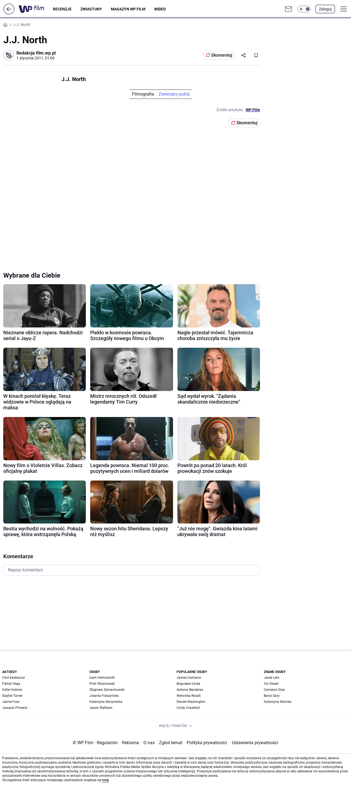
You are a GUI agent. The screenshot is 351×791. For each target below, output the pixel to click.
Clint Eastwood (13, 678)
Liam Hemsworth (102, 678)
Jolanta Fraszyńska (104, 696)
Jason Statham (100, 708)
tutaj (105, 780)
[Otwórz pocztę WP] (288, 9)
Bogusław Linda (188, 684)
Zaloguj (325, 9)
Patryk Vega (11, 684)
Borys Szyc (272, 696)
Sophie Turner (12, 696)
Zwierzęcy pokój (174, 94)
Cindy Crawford (188, 708)
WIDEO (160, 9)
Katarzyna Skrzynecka (105, 702)
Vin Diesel (271, 684)
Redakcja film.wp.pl (36, 53)
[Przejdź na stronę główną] (9, 13)
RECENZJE (62, 9)
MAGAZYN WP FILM (128, 9)
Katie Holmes (12, 690)
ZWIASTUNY (91, 9)
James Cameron (189, 678)
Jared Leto (271, 678)
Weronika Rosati (189, 696)
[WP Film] (36, 9)
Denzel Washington (191, 702)
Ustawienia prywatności (254, 742)
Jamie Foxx (10, 702)
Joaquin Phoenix (14, 708)
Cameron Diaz (274, 690)
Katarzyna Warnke (277, 702)
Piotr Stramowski (102, 684)
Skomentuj (221, 55)
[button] (304, 9)
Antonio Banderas (190, 690)
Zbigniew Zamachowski (106, 690)
